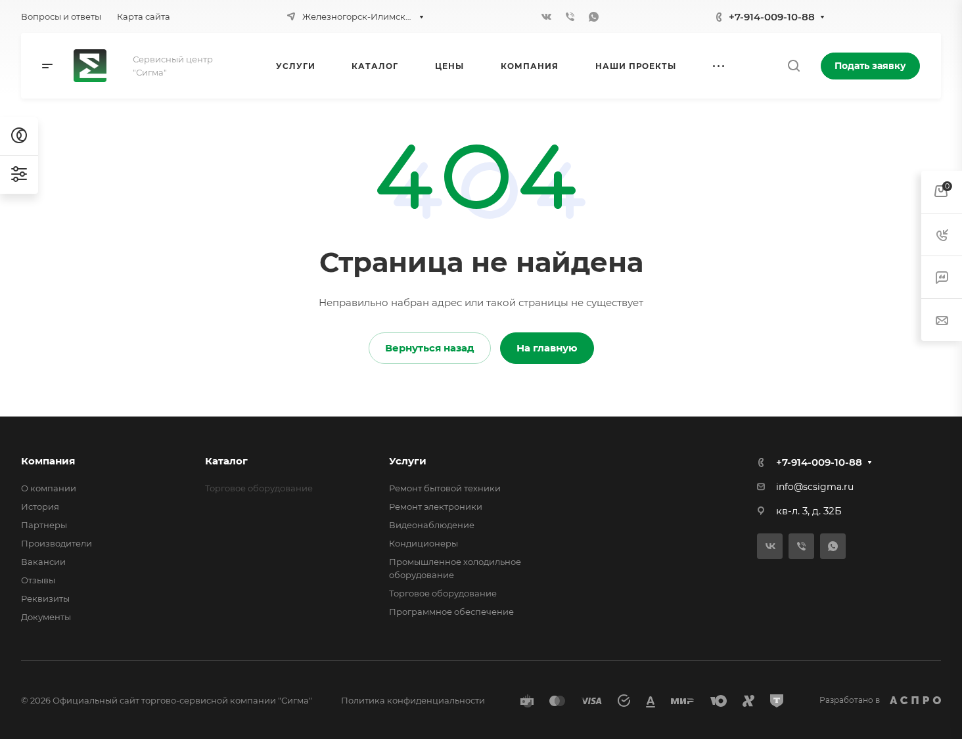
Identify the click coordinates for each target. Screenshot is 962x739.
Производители (56, 543)
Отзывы (38, 580)
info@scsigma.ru (815, 487)
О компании (48, 488)
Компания (48, 461)
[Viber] (570, 16)
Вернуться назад (429, 348)
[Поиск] (793, 66)
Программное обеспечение (451, 611)
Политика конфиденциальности (413, 700)
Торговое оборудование (443, 593)
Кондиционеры (423, 543)
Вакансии (43, 561)
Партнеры (44, 525)
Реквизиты (45, 598)
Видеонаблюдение (431, 525)
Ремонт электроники (435, 506)
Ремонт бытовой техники (445, 488)
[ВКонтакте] (546, 16)
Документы (46, 617)
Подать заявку (870, 66)
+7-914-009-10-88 (772, 17)
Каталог (226, 461)
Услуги (407, 461)
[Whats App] (594, 16)
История (40, 506)
